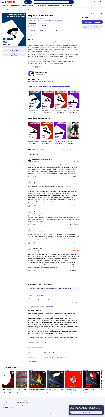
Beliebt (24, 5)
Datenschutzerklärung (22, 402)
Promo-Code (5, 5)
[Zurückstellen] (39, 92)
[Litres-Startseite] (8, 2)
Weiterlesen (97, 408)
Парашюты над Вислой (35, 108)
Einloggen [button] (32, 289)
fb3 (50, 357)
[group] (54, 160)
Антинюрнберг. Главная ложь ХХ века (37, 389)
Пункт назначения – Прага (74, 108)
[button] (14, 50)
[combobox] (51, 2)
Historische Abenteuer (47, 81)
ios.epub (54, 357)
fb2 (48, 357)
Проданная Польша (88, 389)
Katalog (29, 2)
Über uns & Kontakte (7, 400)
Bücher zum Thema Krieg (34, 81)
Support (4, 402)
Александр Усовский (34, 110)
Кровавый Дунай (59, 108)
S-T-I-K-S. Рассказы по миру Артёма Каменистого (75, 140)
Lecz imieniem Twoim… (21, 389)
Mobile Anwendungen (53, 5)
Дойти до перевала (47, 108)
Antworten (73, 176)
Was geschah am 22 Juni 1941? (8, 389)
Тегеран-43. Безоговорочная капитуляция (55, 389)
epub (45, 357)
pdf (61, 357)
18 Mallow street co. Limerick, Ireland (52, 414)
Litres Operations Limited (52, 413)
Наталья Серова (71, 141)
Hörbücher (30, 5)
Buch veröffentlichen (66, 5)
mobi (58, 357)
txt (63, 357)
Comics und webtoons (40, 5)
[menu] (19, 2)
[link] (51, 160)
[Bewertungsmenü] (78, 176)
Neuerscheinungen (15, 5)
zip (65, 357)
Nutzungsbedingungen (22, 400)
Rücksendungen (6, 405)
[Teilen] (102, 14)
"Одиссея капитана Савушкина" (53, 20)
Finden (71, 2)
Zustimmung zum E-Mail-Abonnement (26, 405)
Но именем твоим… (70, 389)
